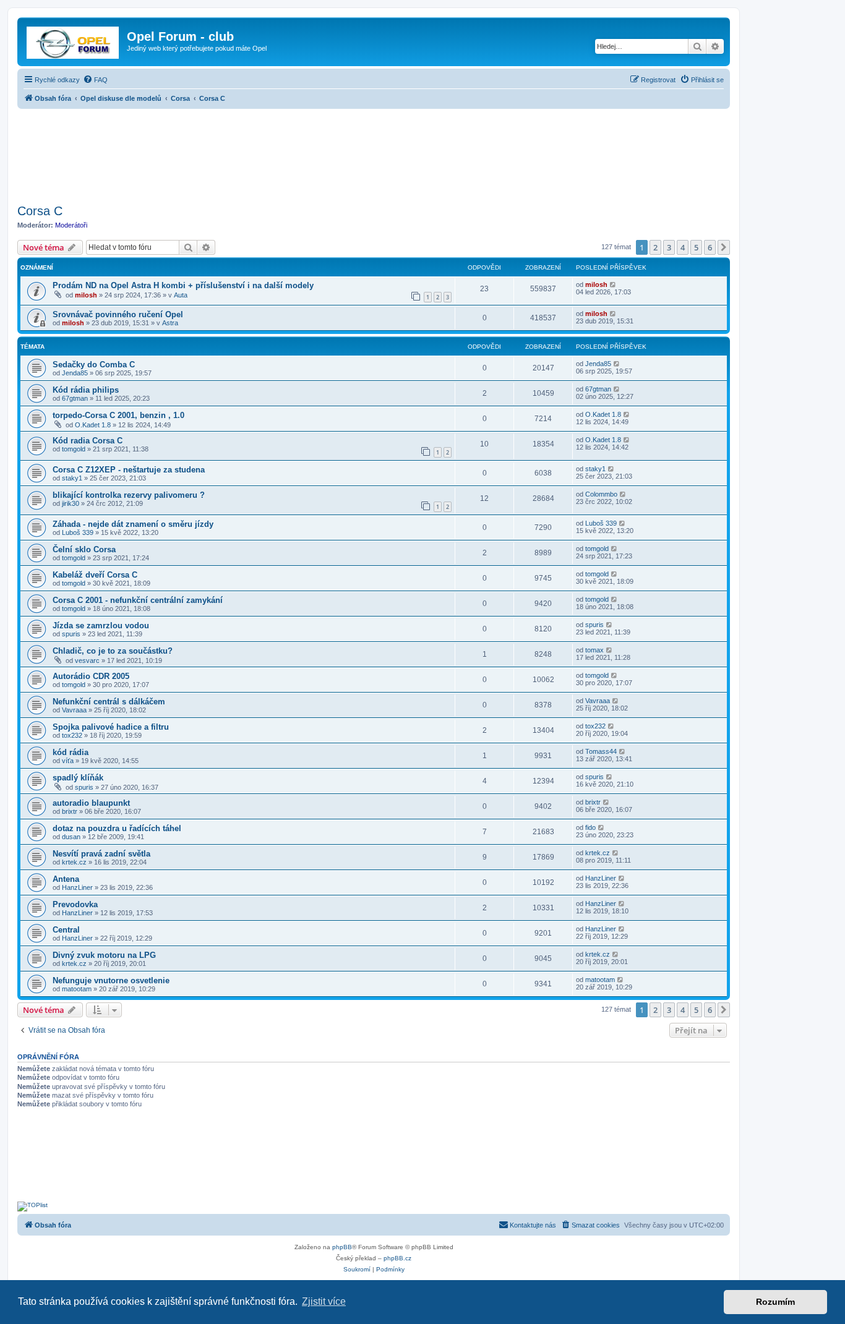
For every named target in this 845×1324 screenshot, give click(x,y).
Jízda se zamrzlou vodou (101, 625)
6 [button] (710, 247)
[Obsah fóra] (73, 40)
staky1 (72, 478)
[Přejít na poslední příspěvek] (613, 284)
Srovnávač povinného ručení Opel (118, 314)
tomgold (73, 449)
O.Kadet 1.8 (93, 425)
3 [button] (669, 247)
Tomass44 (601, 751)
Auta (180, 295)
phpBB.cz (397, 1258)
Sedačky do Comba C (94, 364)
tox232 (72, 735)
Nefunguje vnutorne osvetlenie (111, 980)
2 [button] (655, 247)
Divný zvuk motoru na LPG (104, 955)
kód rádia (70, 752)
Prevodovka (75, 904)
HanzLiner (77, 887)
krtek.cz (74, 862)
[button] (724, 247)
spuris (71, 634)
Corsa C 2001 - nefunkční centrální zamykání (138, 600)
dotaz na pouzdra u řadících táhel (117, 828)
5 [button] (696, 247)
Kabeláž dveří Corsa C (95, 574)
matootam (77, 989)
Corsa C (39, 211)
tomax (594, 650)
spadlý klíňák (78, 777)
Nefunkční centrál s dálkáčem (109, 701)
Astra (170, 323)
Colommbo (601, 494)
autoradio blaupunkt (91, 803)
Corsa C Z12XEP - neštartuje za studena (129, 469)
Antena (66, 879)
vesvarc (87, 660)
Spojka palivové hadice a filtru (111, 727)
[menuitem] (95, 79)
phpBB (342, 1247)
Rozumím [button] (775, 1302)
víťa (68, 760)
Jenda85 (75, 373)
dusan (71, 836)
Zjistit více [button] (324, 1301)
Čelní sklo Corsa (84, 549)
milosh (86, 295)
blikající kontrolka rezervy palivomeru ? (129, 495)
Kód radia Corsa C (87, 440)
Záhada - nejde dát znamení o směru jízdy (133, 524)
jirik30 (70, 503)
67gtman (75, 398)
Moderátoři (71, 225)
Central (66, 929)
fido (590, 827)
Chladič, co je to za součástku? (113, 651)
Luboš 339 (77, 532)
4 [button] (682, 247)
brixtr (69, 811)
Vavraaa (74, 710)
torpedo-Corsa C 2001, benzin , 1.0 (118, 415)
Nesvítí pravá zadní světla (101, 853)
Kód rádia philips (86, 390)
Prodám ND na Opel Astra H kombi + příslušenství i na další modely (183, 285)
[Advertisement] (373, 153)
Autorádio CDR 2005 (91, 676)
